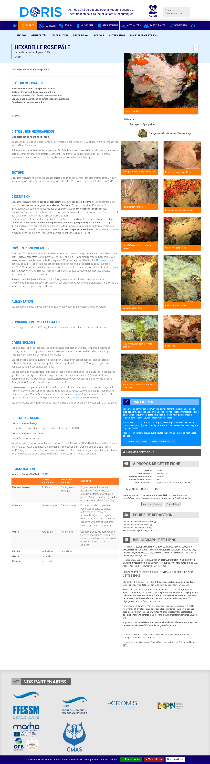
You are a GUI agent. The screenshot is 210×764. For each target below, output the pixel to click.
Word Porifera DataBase (144, 637)
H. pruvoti (78, 394)
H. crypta (44, 397)
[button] (192, 25)
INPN (125, 645)
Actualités (134, 25)
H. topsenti (101, 260)
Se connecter (172, 10)
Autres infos (117, 35)
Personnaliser (175, 759)
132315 (44, 474)
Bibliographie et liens (144, 35)
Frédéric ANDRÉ (142, 527)
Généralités (39, 35)
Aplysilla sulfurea (36, 279)
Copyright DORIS (130, 428)
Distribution (60, 35)
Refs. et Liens (110, 25)
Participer (180, 25)
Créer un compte (173, 13)
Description (80, 35)
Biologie (99, 35)
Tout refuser (154, 759)
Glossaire (87, 25)
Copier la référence (152, 504)
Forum (68, 25)
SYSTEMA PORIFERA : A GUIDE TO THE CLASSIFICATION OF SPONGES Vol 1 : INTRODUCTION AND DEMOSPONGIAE (160, 561)
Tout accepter (132, 759)
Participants (157, 25)
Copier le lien (173, 504)
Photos (21, 35)
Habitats (50, 26)
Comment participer (136, 441)
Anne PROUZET (142, 524)
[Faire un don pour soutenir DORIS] (153, 12)
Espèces (30, 25)
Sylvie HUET (147, 521)
